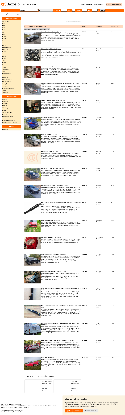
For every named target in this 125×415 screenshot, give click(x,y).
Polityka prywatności (38, 406)
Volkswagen (5, 69)
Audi (3, 23)
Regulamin (30, 406)
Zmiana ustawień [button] (90, 410)
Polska (6, 412)
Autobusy (4, 99)
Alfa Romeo (5, 21)
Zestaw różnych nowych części (50, 100)
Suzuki (4, 62)
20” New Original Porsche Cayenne (51, 49)
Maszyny (4, 114)
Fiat (3, 32)
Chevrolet (5, 41)
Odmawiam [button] (77, 410)
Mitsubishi (5, 49)
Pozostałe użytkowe (7, 116)
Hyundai (4, 38)
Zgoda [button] (68, 410)
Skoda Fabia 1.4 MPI (46, 151)
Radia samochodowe (8, 88)
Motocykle (5, 129)
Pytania (7, 406)
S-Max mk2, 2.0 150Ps (47, 117)
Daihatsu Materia (46, 134)
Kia (3, 43)
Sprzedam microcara (47, 220)
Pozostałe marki (6, 73)
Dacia (3, 30)
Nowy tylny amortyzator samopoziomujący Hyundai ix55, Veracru (59, 202)
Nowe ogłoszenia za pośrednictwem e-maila (36, 29)
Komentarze (13, 406)
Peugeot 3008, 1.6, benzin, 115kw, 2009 (52, 185)
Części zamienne (7, 79)
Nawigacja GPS (6, 81)
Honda (4, 36)
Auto (12, 14)
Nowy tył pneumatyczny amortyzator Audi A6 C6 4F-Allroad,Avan (59, 305)
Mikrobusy (5, 108)
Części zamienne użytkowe (9, 122)
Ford (3, 34)
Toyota (4, 67)
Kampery (4, 105)
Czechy (10, 412)
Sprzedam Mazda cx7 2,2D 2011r (50, 254)
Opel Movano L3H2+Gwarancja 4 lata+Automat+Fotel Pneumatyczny (60, 323)
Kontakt (19, 406)
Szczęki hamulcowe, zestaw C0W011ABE (52, 66)
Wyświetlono (114, 26)
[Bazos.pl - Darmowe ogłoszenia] (10, 5)
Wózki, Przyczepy (7, 112)
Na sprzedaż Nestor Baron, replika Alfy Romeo (54, 340)
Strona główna (6, 14)
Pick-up (4, 110)
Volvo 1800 (44, 358)
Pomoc (2, 406)
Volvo (3, 71)
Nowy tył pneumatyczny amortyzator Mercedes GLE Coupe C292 (59, 288)
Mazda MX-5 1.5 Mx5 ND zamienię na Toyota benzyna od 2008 (58, 83)
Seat (3, 60)
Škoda (4, 65)
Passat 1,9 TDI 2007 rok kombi (49, 168)
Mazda (4, 45)
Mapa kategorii (5, 410)
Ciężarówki (5, 101)
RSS (46, 406)
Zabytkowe (5, 92)
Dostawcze (5, 103)
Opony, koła (5, 84)
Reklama (23, 406)
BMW (3, 25)
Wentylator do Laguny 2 (47, 237)
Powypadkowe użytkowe (8, 120)
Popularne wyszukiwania (16, 410)
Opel (3, 54)
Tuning (4, 90)
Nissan (4, 51)
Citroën (4, 27)
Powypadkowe (6, 86)
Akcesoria (5, 77)
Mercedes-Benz (6, 47)
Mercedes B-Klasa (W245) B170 (50, 271)
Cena (83, 26)
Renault (4, 58)
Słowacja (15, 412)
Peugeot (4, 56)
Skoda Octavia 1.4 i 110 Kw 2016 (50, 32)
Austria (20, 412)
